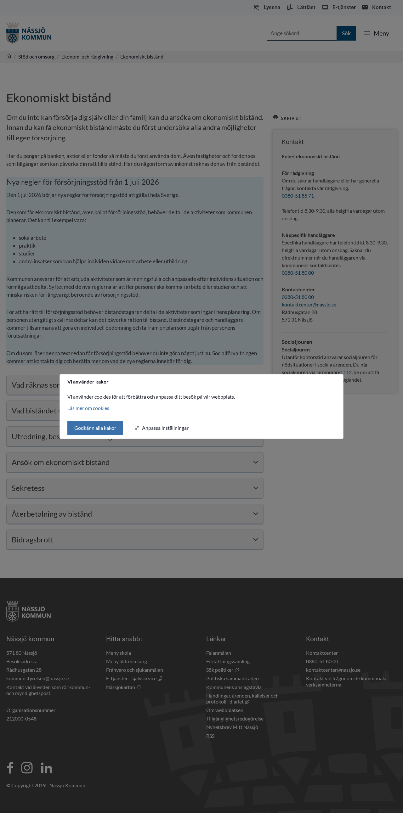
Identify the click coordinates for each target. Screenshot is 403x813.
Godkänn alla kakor (95, 428)
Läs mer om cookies (88, 408)
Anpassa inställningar (165, 428)
